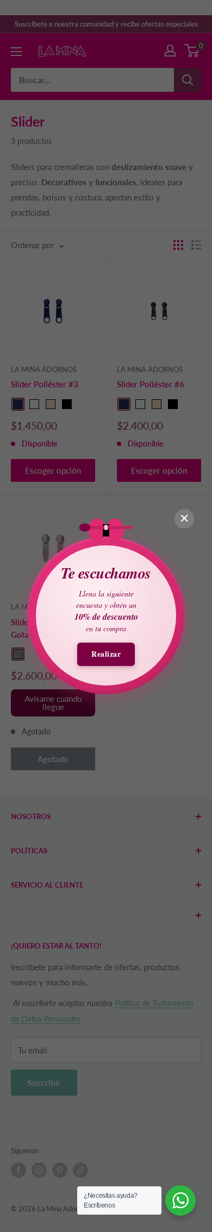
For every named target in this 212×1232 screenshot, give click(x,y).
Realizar (106, 653)
